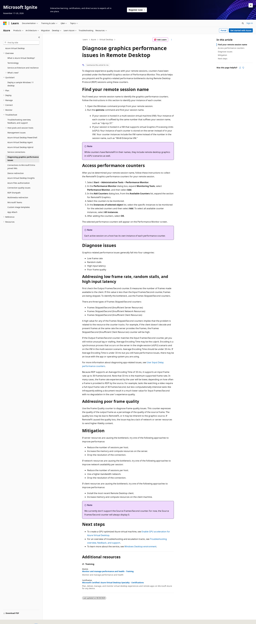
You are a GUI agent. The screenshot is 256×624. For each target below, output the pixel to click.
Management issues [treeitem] (16, 132)
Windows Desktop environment (140, 546)
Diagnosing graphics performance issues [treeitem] (23, 159)
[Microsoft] (5, 23)
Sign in (250, 23)
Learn (85, 39)
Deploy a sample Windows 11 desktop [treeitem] (20, 84)
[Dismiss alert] (251, 5)
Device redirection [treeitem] (15, 173)
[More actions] (171, 40)
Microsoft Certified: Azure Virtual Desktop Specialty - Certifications (113, 582)
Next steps (222, 58)
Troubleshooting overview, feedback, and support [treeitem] (19, 121)
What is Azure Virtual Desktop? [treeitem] (21, 58)
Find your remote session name (232, 44)
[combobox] (21, 42)
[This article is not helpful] (243, 67)
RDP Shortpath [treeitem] (14, 192)
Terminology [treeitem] (13, 63)
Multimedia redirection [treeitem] (17, 197)
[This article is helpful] (240, 67)
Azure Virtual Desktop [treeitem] (15, 48)
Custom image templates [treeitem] (18, 207)
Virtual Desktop (106, 39)
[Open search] (242, 23)
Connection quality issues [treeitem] (18, 187)
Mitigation (222, 55)
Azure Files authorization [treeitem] (18, 183)
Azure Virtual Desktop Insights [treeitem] (21, 178)
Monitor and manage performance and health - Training (108, 571)
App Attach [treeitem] (12, 212)
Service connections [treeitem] (16, 152)
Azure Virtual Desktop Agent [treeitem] (20, 142)
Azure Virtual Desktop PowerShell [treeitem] (22, 137)
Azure (93, 39)
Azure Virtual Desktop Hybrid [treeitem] (20, 147)
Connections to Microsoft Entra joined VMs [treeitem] (21, 167)
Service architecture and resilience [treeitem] (23, 67)
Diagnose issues (225, 51)
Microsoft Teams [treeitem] (14, 202)
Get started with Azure (240, 30)
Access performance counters (231, 48)
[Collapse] (39, 37)
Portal (223, 30)
